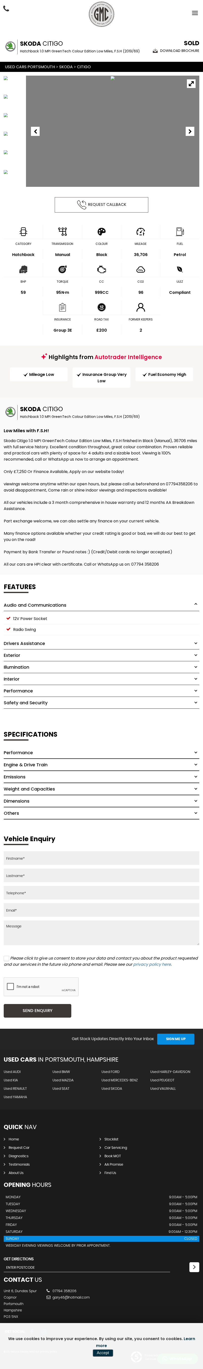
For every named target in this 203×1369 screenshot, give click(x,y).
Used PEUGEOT (162, 1080)
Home (14, 1139)
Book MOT (112, 1156)
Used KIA (11, 1080)
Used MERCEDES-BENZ (120, 1080)
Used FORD (111, 1072)
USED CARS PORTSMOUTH (30, 67)
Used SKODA (112, 1089)
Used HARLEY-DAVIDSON (170, 1072)
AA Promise (113, 1164)
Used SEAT (60, 1089)
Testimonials (19, 1164)
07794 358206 (63, 1291)
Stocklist (111, 1139)
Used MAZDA (63, 1080)
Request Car (19, 1148)
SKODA (66, 67)
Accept (103, 1353)
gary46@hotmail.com (70, 1297)
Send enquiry (37, 1011)
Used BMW (61, 1072)
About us (16, 1173)
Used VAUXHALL (163, 1089)
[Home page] (101, 14)
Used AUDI (12, 1072)
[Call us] (6, 9)
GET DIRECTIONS (19, 1259)
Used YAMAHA (15, 1097)
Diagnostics (18, 1156)
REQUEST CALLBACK (107, 204)
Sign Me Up (176, 1039)
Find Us (110, 1173)
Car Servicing (115, 1148)
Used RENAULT (15, 1089)
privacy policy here (152, 964)
